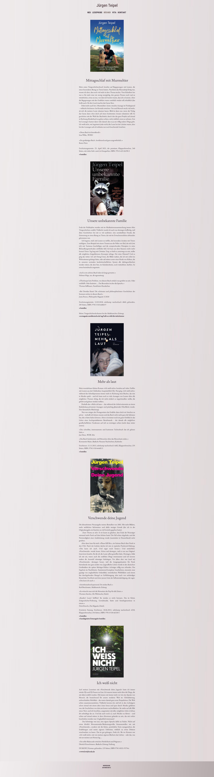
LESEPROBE (97, 12)
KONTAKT (122, 12)
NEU (89, 12)
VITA (114, 12)
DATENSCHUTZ (106, 767)
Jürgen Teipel (107, 5)
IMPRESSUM (106, 765)
